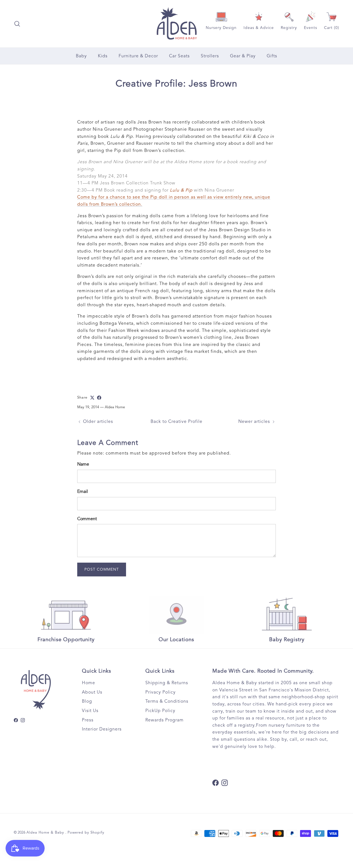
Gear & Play (243, 56)
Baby (81, 56)
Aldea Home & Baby (45, 832)
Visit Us (90, 710)
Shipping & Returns (166, 683)
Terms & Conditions (166, 701)
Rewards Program (164, 720)
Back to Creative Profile (176, 421)
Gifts (272, 56)
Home (88, 683)
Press (87, 720)
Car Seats (179, 56)
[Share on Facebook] (99, 398)
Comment (87, 519)
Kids (103, 56)
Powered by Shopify (86, 832)
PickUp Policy (160, 710)
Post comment (101, 569)
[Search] (17, 23)
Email (82, 491)
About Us (92, 692)
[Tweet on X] (92, 398)
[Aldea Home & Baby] (176, 24)
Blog (87, 701)
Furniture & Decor (138, 56)
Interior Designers (102, 729)
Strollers (210, 56)
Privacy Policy (160, 692)
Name (83, 464)
